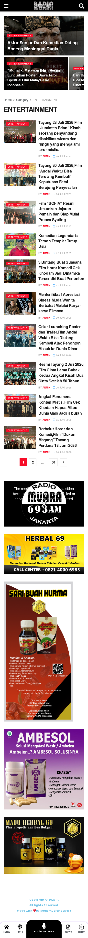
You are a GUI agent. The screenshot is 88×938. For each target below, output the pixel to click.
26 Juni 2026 (63, 355)
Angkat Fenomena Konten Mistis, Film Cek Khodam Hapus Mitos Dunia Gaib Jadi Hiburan (60, 405)
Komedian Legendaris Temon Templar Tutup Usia (58, 241)
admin (46, 156)
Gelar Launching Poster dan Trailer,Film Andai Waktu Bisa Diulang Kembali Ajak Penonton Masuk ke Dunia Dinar (59, 337)
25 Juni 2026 (63, 419)
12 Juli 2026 (63, 253)
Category (22, 99)
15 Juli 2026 (63, 194)
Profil (20, 932)
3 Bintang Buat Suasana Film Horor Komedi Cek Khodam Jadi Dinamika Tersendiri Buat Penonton (61, 270)
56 (53, 462)
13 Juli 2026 (63, 226)
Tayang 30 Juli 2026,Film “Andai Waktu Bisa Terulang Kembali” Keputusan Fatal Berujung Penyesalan (60, 176)
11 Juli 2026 (63, 285)
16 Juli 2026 (63, 156)
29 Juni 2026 (63, 317)
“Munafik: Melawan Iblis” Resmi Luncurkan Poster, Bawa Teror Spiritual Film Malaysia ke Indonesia (33, 77)
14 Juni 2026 (63, 452)
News (68, 932)
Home (8, 99)
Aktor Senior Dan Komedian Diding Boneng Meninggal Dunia (42, 45)
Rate (81, 932)
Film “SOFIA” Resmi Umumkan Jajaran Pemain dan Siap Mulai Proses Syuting (58, 211)
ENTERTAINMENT (20, 35)
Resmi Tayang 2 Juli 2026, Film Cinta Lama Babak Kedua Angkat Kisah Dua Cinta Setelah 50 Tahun (61, 372)
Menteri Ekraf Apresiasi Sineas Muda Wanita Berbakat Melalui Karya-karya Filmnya (59, 302)
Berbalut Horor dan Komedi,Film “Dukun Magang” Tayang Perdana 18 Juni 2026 (57, 437)
